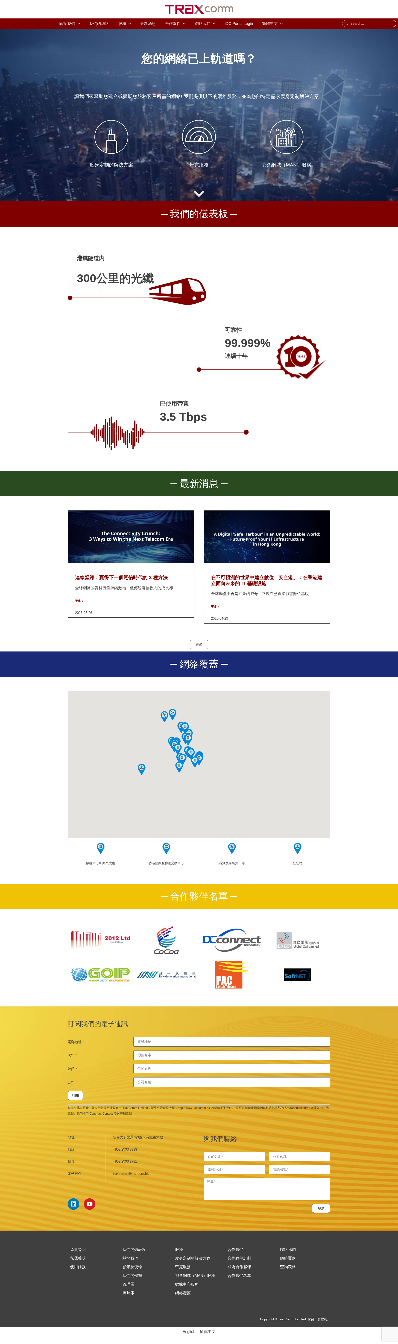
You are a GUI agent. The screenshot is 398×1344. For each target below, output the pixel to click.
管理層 (128, 1284)
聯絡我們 (203, 23)
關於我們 (67, 23)
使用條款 (78, 1267)
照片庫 (128, 1293)
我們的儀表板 (134, 1249)
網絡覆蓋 (183, 1293)
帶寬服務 (183, 1267)
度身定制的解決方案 (192, 1258)
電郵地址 (76, 1042)
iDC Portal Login (239, 23)
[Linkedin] (73, 1204)
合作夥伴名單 (239, 1275)
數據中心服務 (187, 1284)
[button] (190, 753)
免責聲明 (78, 1249)
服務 (122, 23)
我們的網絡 (99, 23)
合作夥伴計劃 (239, 1258)
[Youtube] (89, 1204)
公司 (71, 1082)
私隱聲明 (78, 1258)
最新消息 (148, 23)
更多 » (79, 601)
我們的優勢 (132, 1275)
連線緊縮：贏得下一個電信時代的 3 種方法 (121, 577)
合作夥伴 (173, 23)
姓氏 (72, 1069)
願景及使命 (132, 1267)
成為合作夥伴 (239, 1267)
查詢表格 (288, 1267)
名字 (72, 1055)
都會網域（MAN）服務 (195, 1275)
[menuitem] (272, 23)
